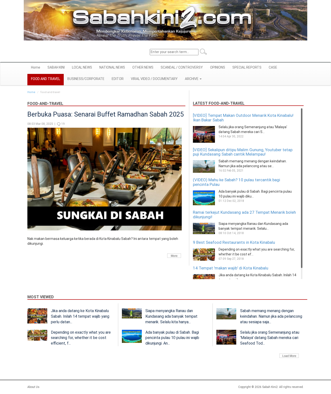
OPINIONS (217, 67)
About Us (33, 387)
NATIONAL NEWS (112, 67)
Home (35, 67)
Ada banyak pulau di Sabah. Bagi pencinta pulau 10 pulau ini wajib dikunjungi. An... (172, 338)
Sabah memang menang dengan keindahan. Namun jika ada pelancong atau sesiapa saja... (271, 316)
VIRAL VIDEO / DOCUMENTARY (154, 79)
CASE (273, 67)
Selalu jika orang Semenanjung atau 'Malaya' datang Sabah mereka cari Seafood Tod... (269, 338)
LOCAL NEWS (82, 67)
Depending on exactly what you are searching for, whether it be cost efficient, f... (81, 338)
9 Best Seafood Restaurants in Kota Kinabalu (234, 242)
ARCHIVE (192, 79)
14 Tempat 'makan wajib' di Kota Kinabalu (230, 268)
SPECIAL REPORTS (246, 67)
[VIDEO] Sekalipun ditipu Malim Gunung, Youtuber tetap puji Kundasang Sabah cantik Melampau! (242, 152)
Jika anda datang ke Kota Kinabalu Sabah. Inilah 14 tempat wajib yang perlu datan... (80, 316)
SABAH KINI (56, 67)
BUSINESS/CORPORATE (85, 79)
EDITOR (118, 79)
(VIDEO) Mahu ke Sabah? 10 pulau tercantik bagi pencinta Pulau (236, 182)
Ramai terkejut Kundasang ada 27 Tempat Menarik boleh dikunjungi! (244, 214)
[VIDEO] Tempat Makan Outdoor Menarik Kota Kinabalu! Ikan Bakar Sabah (243, 117)
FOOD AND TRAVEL (45, 79)
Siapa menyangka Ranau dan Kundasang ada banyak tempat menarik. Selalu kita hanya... (171, 316)
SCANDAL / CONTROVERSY (182, 67)
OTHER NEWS (142, 67)
